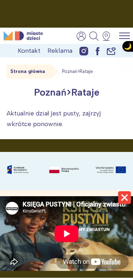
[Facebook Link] (97, 50)
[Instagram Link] (83, 50)
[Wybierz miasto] (108, 36)
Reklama (60, 51)
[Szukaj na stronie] (94, 36)
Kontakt (29, 51)
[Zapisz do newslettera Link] (111, 50)
